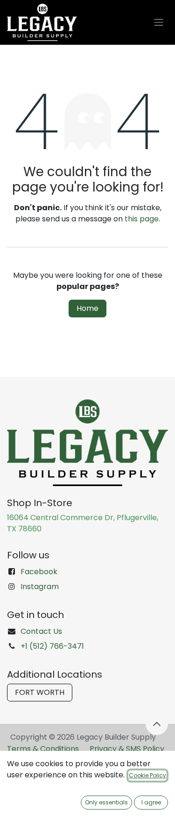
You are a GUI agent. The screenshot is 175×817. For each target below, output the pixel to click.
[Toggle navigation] (158, 22)
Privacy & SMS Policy (127, 748)
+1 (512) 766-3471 (52, 646)
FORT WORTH (39, 692)
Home (87, 308)
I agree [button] (151, 802)
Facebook (39, 571)
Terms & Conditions (43, 748)
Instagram (40, 586)
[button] (157, 724)
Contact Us (41, 631)
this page (142, 218)
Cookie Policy (147, 775)
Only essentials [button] (106, 802)
